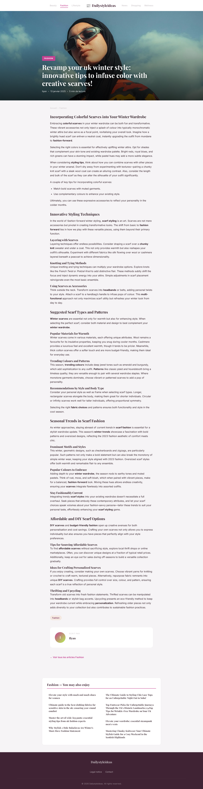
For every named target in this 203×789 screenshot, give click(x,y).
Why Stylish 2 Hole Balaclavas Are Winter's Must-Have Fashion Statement (71, 729)
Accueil (53, 108)
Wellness (148, 5)
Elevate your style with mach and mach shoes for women (72, 696)
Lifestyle (76, 5)
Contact (109, 772)
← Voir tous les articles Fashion (67, 657)
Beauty (53, 5)
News (125, 5)
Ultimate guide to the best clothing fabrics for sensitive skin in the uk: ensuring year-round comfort (72, 708)
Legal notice (96, 772)
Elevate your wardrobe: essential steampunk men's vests (129, 723)
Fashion (64, 5)
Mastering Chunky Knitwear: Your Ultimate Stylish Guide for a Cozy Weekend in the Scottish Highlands (128, 734)
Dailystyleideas (101, 5)
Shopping (136, 5)
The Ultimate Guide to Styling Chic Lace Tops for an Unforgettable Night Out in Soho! (129, 696)
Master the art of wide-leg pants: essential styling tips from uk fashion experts (70, 719)
